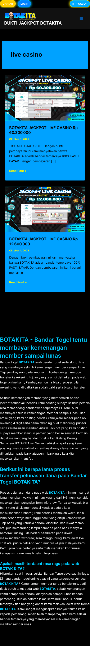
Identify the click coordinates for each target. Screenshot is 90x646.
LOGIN (24, 3)
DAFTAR (8, 3)
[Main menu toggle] (81, 18)
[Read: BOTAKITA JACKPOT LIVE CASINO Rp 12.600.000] (45, 209)
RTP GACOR (79, 3)
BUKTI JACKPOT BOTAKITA (33, 23)
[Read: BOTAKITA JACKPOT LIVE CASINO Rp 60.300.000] (45, 97)
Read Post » (18, 171)
